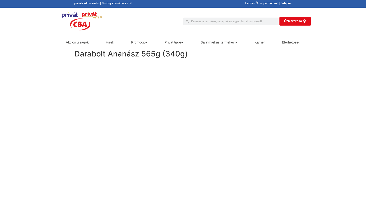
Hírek (110, 42)
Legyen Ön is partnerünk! (261, 3)
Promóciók (139, 42)
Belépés (286, 3)
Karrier (259, 42)
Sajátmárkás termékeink (219, 42)
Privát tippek (174, 42)
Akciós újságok (77, 42)
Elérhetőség (291, 42)
